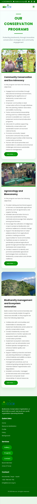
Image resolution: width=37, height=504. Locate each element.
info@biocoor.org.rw (9, 483)
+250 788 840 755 (8, 480)
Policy (4, 432)
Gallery (6, 447)
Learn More (10, 154)
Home (4, 423)
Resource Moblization (9, 426)
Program (7, 453)
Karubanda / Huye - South (10, 477)
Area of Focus (6, 466)
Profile (4, 429)
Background (6, 436)
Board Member (7, 463)
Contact (7, 459)
